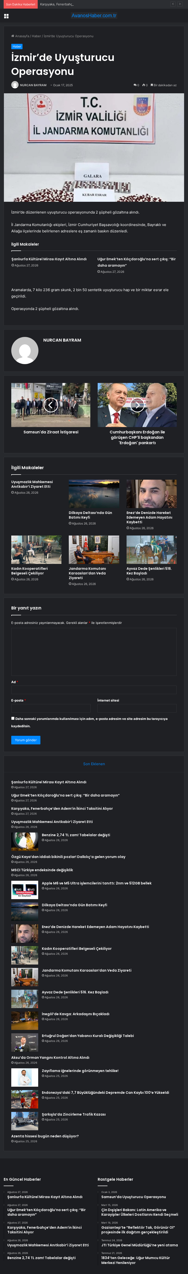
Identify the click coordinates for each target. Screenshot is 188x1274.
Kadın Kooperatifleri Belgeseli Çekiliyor (29, 571)
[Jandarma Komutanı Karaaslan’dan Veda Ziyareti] (94, 550)
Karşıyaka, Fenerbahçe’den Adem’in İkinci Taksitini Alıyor (82, 4)
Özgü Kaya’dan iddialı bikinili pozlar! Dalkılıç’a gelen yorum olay (68, 856)
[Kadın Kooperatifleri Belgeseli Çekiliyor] (36, 550)
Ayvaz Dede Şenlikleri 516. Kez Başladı (149, 571)
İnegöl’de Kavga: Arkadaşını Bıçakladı (75, 1014)
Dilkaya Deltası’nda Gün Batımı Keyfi (90, 515)
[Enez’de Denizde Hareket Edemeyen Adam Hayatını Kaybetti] (152, 494)
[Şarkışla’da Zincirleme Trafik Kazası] (24, 1121)
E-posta (18, 700)
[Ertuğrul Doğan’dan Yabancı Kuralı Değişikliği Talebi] (24, 1042)
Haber (36, 36)
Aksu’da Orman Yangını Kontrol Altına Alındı (50, 1057)
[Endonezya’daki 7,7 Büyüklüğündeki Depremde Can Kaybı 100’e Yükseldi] (24, 1099)
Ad (14, 682)
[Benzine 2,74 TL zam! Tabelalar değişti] (24, 842)
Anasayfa (21, 36)
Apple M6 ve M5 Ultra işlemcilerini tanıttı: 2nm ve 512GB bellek (97, 883)
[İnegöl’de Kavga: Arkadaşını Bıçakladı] (24, 1021)
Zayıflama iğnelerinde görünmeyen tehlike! (80, 1070)
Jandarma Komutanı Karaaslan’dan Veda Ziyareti (87, 573)
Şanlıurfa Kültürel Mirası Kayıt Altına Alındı (49, 259)
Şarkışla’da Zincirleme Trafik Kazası (74, 1114)
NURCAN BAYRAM (33, 85)
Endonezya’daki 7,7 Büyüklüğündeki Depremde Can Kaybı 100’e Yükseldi (105, 1092)
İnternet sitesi (108, 700)
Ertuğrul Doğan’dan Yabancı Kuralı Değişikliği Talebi (88, 1035)
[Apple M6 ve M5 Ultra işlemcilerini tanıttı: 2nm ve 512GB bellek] (24, 890)
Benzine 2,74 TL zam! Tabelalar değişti (76, 835)
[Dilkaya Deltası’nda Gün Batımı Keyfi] (94, 494)
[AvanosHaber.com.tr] (94, 15)
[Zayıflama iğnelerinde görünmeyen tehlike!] (24, 1077)
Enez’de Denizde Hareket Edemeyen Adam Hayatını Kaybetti (149, 517)
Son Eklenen (94, 764)
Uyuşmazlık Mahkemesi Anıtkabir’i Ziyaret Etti (32, 484)
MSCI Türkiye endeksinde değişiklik (42, 870)
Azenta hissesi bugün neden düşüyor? (45, 1136)
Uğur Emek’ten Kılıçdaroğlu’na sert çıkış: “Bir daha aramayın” (65, 795)
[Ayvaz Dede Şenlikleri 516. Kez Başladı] (152, 550)
